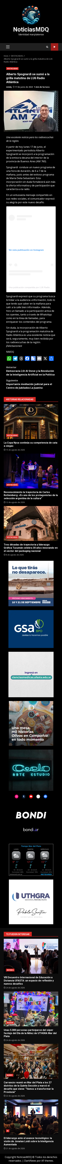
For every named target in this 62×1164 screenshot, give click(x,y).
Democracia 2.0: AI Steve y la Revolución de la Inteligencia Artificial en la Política (30, 371)
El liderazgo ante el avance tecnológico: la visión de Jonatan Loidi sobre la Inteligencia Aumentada (31, 1117)
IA (7, 1131)
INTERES (10, 970)
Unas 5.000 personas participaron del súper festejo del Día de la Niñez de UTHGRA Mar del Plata (31, 1008)
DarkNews (30, 1160)
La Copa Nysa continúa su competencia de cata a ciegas (31, 421)
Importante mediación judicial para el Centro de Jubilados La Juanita (29, 384)
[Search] (47, 47)
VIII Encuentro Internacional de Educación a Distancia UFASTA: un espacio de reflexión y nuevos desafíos (31, 956)
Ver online (54, 47)
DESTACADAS (12, 68)
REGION (10, 1023)
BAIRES (9, 1075)
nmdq (9, 87)
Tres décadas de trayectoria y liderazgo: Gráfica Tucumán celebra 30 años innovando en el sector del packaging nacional (31, 523)
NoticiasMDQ (31, 29)
